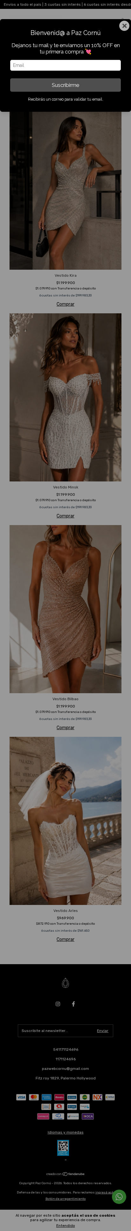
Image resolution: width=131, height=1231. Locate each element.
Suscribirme (65, 85)
